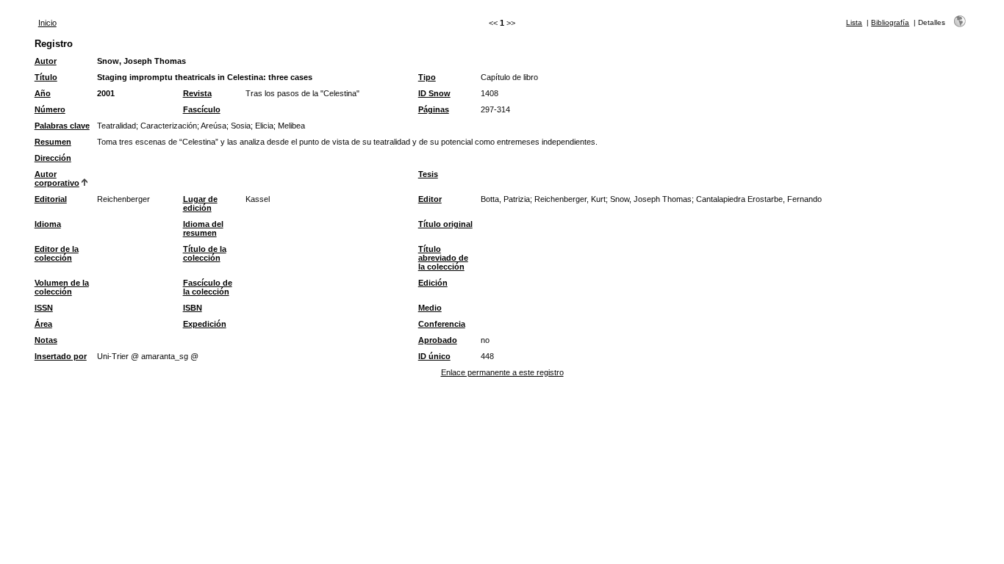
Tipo (427, 77)
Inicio (47, 22)
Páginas (433, 109)
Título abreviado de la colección (443, 258)
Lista (854, 22)
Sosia (241, 125)
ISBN (192, 307)
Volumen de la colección (62, 287)
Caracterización (168, 125)
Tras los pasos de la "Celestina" (302, 93)
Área (43, 323)
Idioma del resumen (203, 228)
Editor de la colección (57, 253)
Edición (433, 282)
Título (46, 77)
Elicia (264, 125)
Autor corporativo (57, 178)
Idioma (48, 224)
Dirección (53, 157)
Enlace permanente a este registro (502, 372)
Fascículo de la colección (207, 287)
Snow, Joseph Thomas (141, 61)
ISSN (44, 307)
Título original (445, 224)
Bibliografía (890, 22)
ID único (434, 356)
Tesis (428, 174)
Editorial (51, 199)
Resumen (53, 141)
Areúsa (213, 125)
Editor (430, 199)
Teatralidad (116, 125)
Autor (46, 61)
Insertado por (61, 356)
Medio (430, 307)
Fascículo (201, 109)
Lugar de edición (200, 203)
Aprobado (437, 340)
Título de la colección (204, 253)
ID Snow (434, 93)
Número (50, 109)
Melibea (291, 125)
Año (43, 93)
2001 (106, 93)
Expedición (204, 323)
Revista (197, 93)
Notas (46, 340)
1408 (489, 93)
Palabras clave (62, 125)
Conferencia (441, 323)
